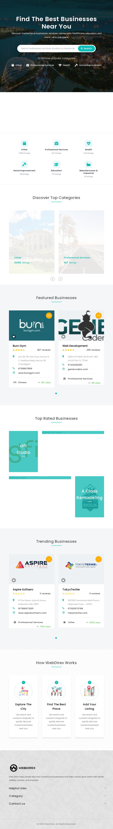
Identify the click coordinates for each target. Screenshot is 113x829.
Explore (20, 268)
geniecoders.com (78, 369)
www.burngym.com (29, 372)
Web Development (75, 346)
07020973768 (75, 608)
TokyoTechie (71, 589)
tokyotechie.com (78, 612)
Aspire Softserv (23, 589)
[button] (60, 279)
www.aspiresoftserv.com (32, 612)
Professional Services (77, 257)
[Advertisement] (56, 113)
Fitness (22, 382)
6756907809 (25, 368)
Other (17, 257)
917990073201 (26, 608)
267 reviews (44, 349)
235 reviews (93, 349)
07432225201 (75, 364)
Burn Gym (19, 346)
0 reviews (45, 593)
